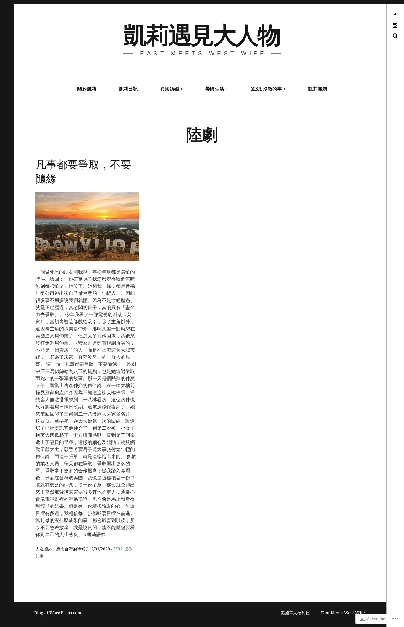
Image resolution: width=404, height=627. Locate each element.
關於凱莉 (86, 89)
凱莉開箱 (317, 89)
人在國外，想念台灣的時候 (60, 549)
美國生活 (214, 89)
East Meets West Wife (343, 612)
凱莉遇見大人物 (201, 33)
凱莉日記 (128, 89)
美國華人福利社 (295, 612)
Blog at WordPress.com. (58, 612)
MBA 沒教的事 (266, 89)
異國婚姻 (169, 89)
